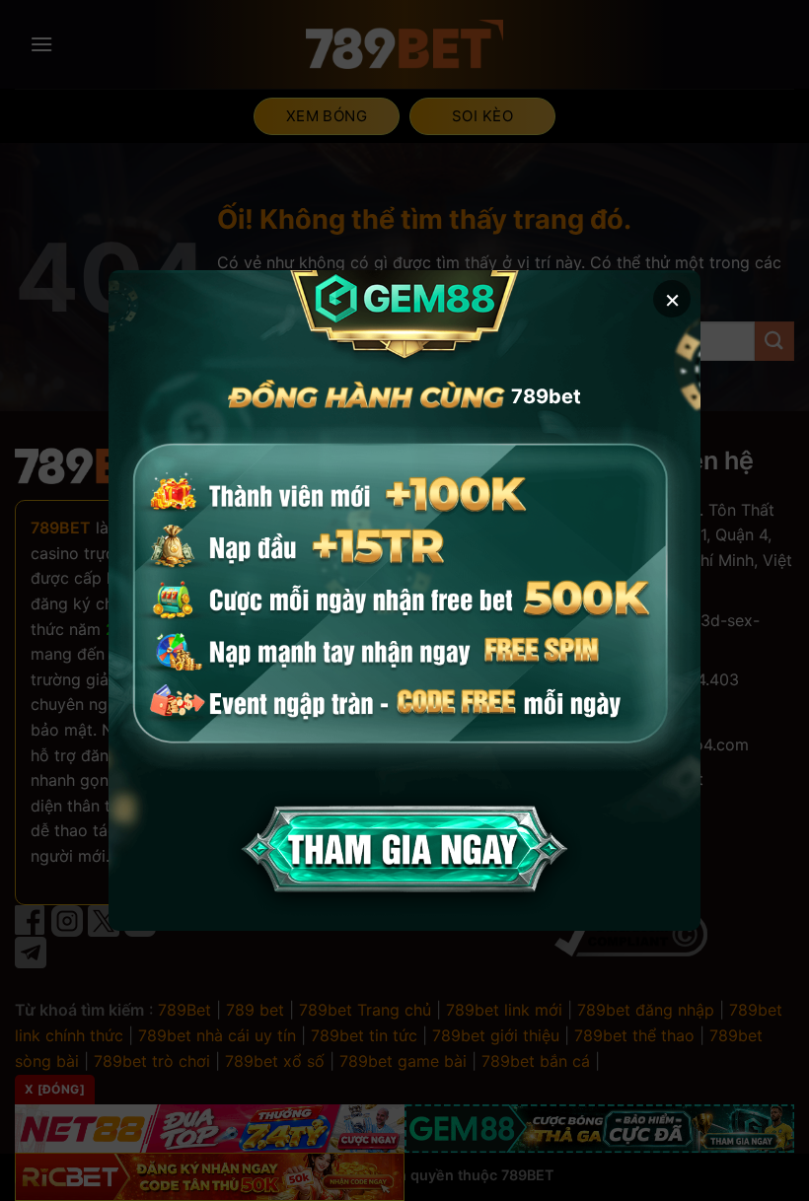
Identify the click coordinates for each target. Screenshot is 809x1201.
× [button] (672, 298)
